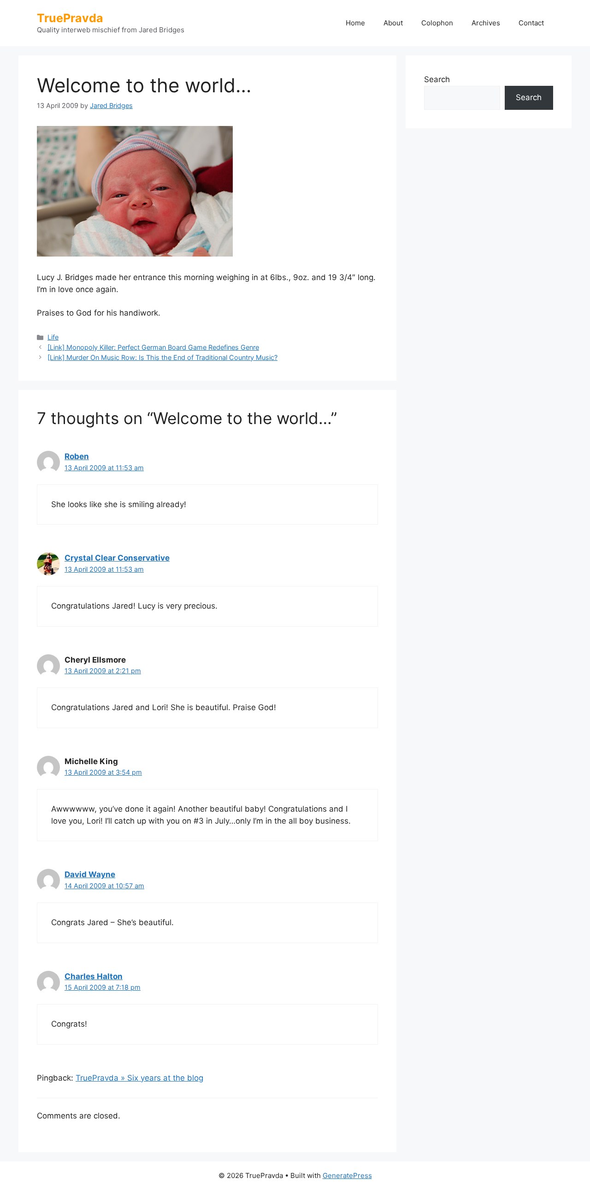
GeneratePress (347, 1175)
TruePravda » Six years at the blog (139, 1077)
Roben (77, 456)
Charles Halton (94, 976)
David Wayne (90, 874)
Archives (486, 22)
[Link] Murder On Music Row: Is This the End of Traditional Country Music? (162, 357)
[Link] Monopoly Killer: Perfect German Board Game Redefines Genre (153, 347)
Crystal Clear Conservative (117, 557)
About (393, 22)
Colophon (437, 22)
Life (53, 337)
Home (355, 22)
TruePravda (70, 18)
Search (437, 79)
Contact (531, 22)
